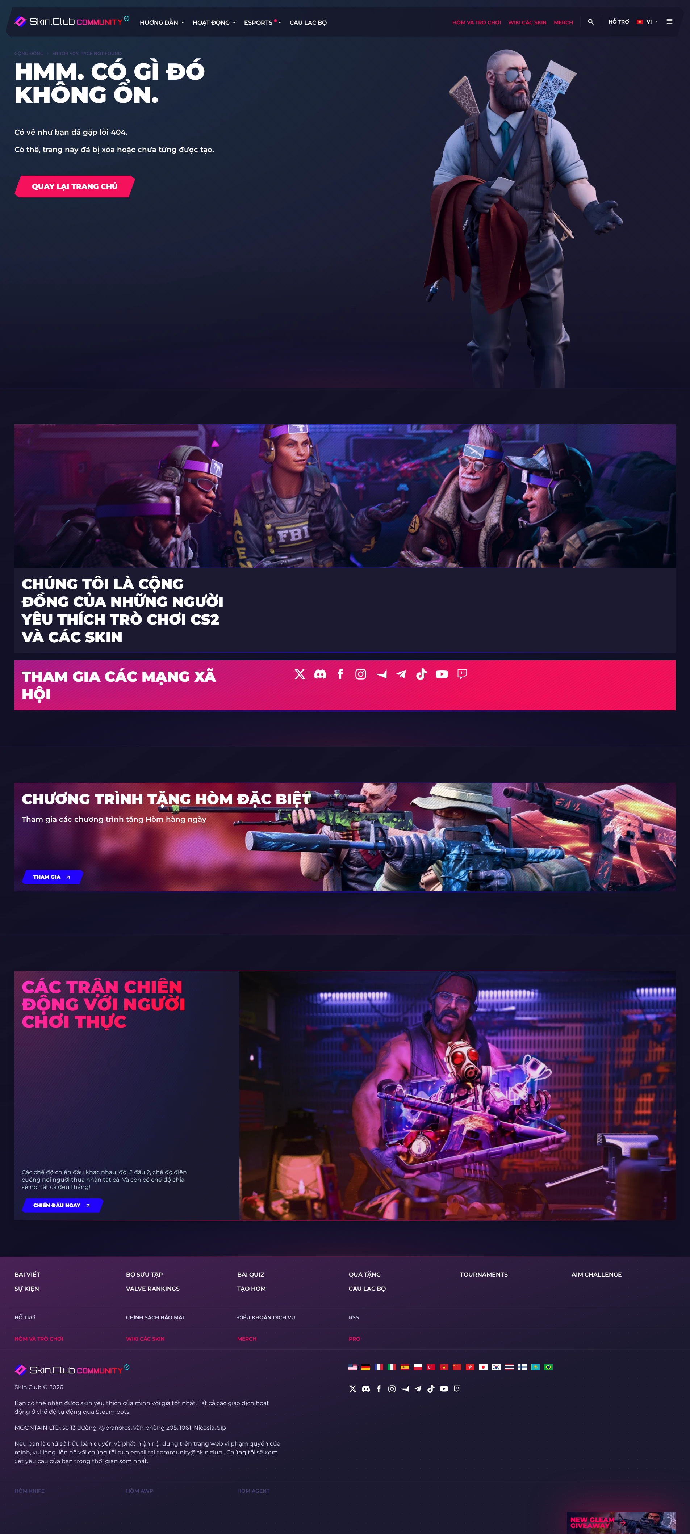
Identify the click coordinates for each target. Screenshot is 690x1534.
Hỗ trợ (619, 21)
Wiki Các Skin (527, 22)
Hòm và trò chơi (476, 22)
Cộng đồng (28, 53)
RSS (354, 1317)
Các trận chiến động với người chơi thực (103, 1004)
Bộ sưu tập (144, 1274)
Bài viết (27, 1274)
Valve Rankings (153, 1288)
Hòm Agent (253, 1491)
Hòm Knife (29, 1491)
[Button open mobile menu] (669, 22)
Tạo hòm (251, 1288)
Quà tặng (365, 1274)
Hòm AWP (139, 1491)
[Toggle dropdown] (182, 22)
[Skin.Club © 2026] (71, 1370)
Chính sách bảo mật (155, 1317)
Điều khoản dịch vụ (266, 1317)
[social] (352, 1388)
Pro (354, 1339)
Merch (563, 22)
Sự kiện (26, 1288)
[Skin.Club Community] (71, 21)
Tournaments (484, 1274)
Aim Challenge (597, 1274)
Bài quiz (250, 1274)
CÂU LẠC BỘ (308, 22)
